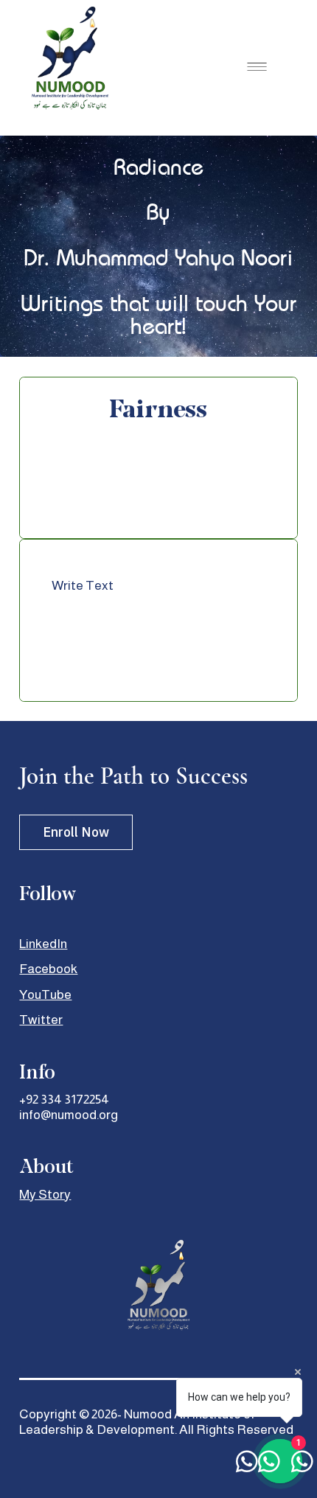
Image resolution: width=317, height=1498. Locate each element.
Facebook (48, 968)
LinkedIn (43, 943)
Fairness (158, 409)
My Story (45, 1194)
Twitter (41, 1019)
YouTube (45, 994)
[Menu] (257, 67)
